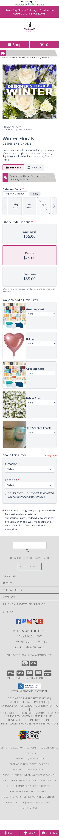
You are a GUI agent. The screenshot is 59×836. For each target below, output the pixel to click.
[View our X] (35, 623)
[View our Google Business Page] (23, 623)
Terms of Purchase (39, 802)
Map (31, 833)
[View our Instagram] (29, 623)
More (7, 159)
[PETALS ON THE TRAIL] (29, 36)
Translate (39, 4)
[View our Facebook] (18, 623)
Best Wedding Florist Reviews (29, 698)
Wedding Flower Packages (29, 702)
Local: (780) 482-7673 (29, 647)
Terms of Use (29, 807)
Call (11, 833)
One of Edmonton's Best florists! (30, 716)
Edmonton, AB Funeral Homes (19, 747)
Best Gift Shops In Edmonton (29, 720)
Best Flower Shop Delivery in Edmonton (29, 723)
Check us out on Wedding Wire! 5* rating (29, 705)
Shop (17, 44)
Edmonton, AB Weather (29, 758)
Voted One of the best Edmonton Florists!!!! (28, 780)
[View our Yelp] (40, 623)
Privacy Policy (15, 802)
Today (35, 193)
